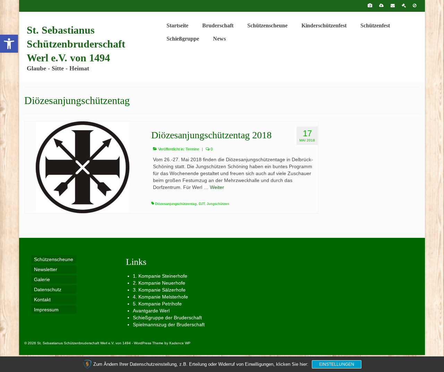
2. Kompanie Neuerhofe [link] (159, 283)
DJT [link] (202, 204)
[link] (9, 44)
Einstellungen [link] (336, 364)
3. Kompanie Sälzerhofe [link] (159, 290)
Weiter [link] (217, 187)
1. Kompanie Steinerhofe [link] (160, 276)
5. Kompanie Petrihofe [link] (157, 303)
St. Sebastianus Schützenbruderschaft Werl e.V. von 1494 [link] (76, 43)
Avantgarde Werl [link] (151, 310)
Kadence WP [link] (179, 343)
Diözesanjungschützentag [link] (176, 204)
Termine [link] (192, 149)
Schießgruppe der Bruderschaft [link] (167, 317)
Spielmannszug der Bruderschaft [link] (169, 324)
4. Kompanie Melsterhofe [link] (160, 297)
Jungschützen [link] (218, 204)
